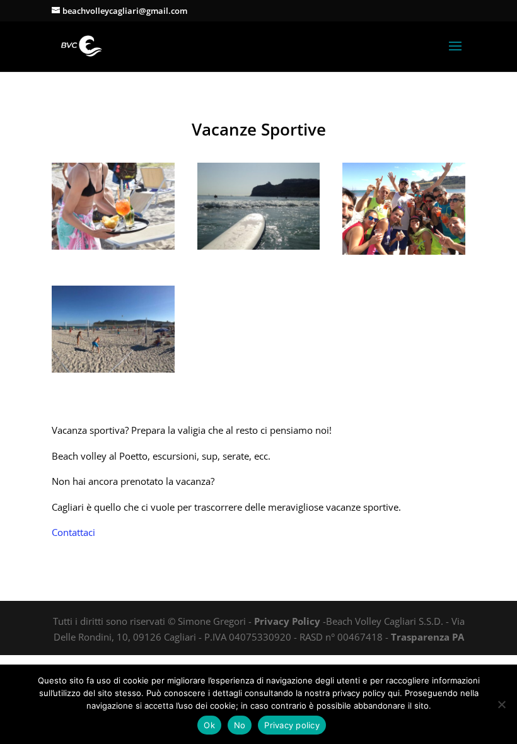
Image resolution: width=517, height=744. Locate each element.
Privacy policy (292, 725)
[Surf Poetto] (258, 246)
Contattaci (73, 532)
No (240, 725)
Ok (209, 725)
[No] (501, 704)
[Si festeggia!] (403, 251)
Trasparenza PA (427, 637)
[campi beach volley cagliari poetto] (113, 369)
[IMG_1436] (113, 246)
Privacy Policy (287, 621)
